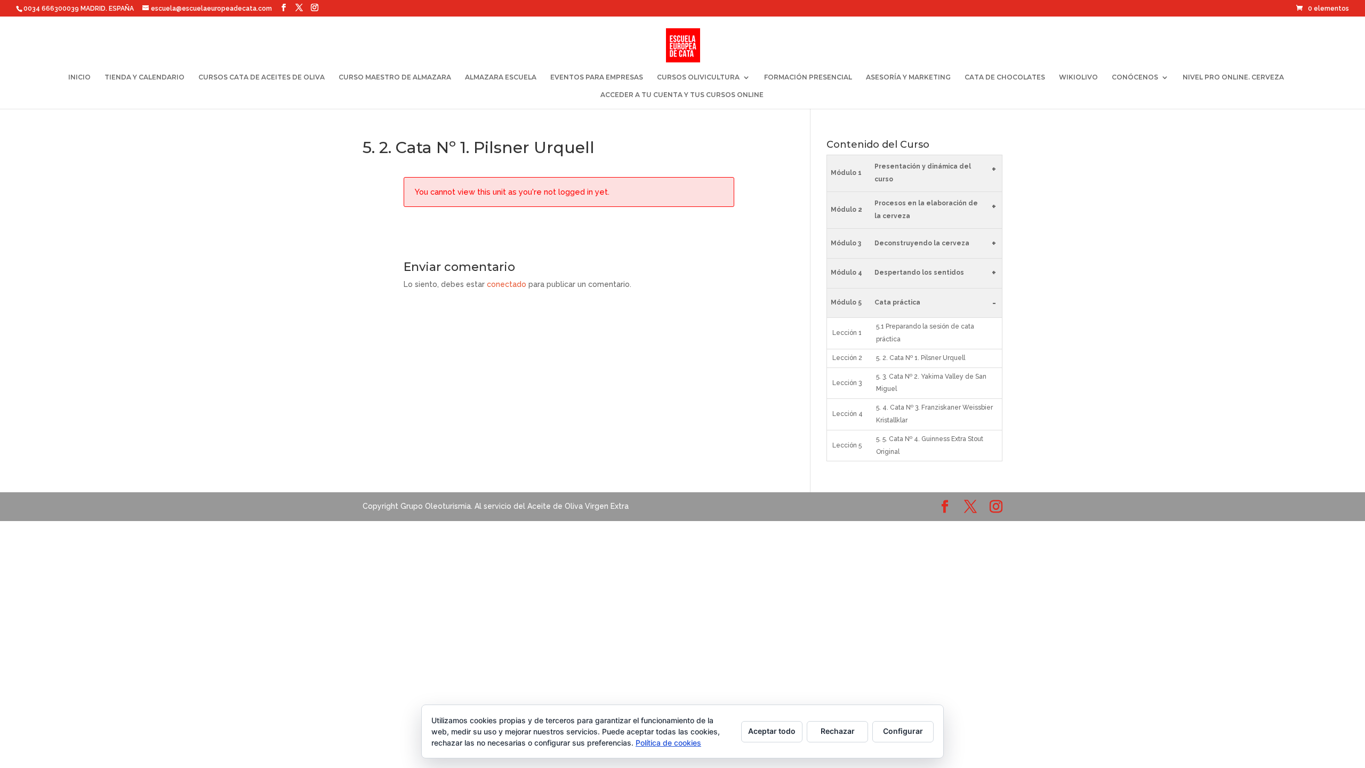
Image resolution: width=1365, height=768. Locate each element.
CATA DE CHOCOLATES (1005, 77)
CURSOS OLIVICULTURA (698, 77)
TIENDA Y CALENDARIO (144, 77)
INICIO (79, 77)
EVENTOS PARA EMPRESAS (596, 77)
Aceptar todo (772, 730)
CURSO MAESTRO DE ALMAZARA (395, 77)
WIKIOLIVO (1078, 77)
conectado (506, 284)
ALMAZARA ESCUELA (500, 77)
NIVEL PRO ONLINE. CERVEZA (1233, 77)
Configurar (903, 730)
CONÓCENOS (1135, 77)
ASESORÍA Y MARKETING (908, 77)
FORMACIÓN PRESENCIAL (808, 77)
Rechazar (838, 730)
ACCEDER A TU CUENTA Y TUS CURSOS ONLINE (682, 95)
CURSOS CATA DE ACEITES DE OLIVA (261, 77)
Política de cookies (668, 742)
